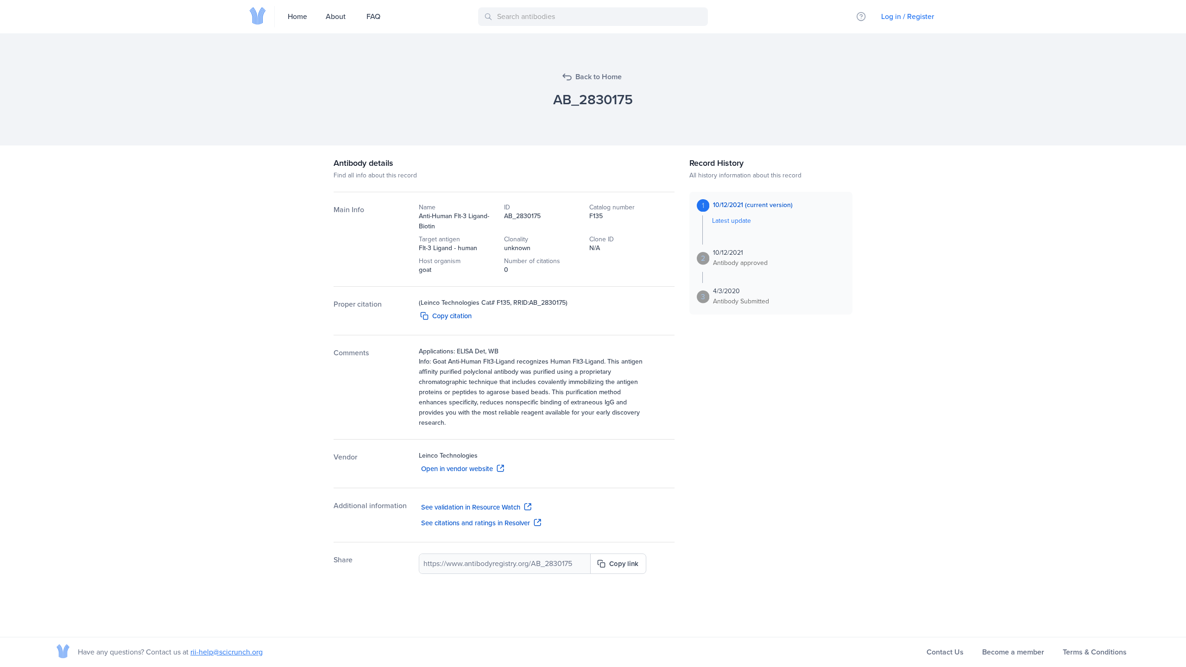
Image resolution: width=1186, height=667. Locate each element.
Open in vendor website (457, 469)
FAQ (373, 16)
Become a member (1013, 652)
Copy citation (452, 316)
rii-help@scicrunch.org (226, 652)
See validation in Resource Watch (470, 507)
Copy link (623, 564)
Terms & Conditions (1095, 652)
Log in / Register (907, 16)
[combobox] (594, 16)
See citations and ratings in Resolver (475, 523)
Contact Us (945, 652)
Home (297, 16)
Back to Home (598, 76)
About (336, 16)
